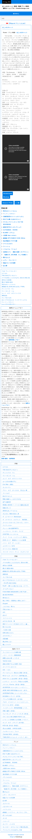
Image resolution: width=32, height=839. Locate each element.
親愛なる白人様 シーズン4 (11, 658)
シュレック (6, 821)
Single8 (5, 603)
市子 (4, 612)
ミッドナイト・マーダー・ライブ (13, 531)
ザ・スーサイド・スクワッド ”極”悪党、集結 (15, 520)
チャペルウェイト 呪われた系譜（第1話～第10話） (16, 673)
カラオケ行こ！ (7, 636)
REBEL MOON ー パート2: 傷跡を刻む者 (16, 505)
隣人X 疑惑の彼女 (7, 282)
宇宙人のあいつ (7, 609)
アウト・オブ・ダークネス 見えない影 (15, 490)
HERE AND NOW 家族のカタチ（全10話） (15, 690)
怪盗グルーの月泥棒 (9, 263)
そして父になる (6, 298)
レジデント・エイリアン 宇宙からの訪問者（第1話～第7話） (16, 681)
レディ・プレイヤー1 (9, 260)
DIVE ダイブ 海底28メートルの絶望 (14, 540)
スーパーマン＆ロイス (9, 667)
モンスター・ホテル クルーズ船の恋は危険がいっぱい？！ (16, 827)
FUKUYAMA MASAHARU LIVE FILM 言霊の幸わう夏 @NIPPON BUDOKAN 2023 (15, 592)
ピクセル (4, 273)
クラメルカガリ (8, 243)
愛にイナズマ (7, 644)
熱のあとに (6, 597)
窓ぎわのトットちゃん (10, 211)
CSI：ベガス (7, 670)
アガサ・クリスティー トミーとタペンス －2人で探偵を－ (15, 702)
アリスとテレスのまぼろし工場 (12, 830)
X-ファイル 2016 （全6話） (11, 705)
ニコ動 (17, 203)
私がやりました (7, 496)
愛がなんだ (6, 257)
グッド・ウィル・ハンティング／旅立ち (15, 537)
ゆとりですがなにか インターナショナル (14, 300)
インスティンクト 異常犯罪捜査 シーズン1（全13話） (16, 708)
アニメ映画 (11, 32)
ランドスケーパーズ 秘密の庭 (12, 652)
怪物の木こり (7, 508)
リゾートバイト (7, 618)
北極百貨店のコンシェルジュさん (13, 216)
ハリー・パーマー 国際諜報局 (12, 655)
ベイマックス (7, 809)
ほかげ (5, 615)
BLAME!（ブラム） (9, 232)
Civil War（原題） (8, 484)
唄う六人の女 (7, 627)
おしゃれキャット (7, 27)
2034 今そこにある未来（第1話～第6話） (16, 678)
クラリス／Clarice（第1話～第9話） (14, 684)
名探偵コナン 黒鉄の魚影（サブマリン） (16, 252)
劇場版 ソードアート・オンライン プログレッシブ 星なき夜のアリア (15, 812)
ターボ (5, 818)
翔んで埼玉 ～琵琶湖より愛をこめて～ (14, 600)
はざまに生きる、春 (9, 621)
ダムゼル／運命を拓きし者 (11, 514)
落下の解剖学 (7, 502)
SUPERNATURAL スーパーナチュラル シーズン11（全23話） (16, 693)
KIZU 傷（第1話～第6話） (11, 725)
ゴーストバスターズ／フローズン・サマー (16, 522)
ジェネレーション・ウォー (11, 731)
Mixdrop (6, 197)
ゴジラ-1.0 (6, 803)
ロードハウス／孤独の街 (10, 549)
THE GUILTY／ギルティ (9, 275)
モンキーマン (7, 487)
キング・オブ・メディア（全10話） (14, 722)
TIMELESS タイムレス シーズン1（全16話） (15, 737)
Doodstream (7, 193)
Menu (17, 13)
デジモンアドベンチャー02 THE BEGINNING (13, 757)
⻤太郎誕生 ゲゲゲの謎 (10, 241)
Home (5, 32)
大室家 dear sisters (9, 235)
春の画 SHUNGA (8, 595)
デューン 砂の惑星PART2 (11, 528)
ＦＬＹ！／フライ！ (9, 213)
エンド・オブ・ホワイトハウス (11, 293)
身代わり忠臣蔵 (6, 280)
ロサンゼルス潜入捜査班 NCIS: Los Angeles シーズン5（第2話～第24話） (15, 717)
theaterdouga (18, 837)
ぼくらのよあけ (7, 815)
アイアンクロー (7, 525)
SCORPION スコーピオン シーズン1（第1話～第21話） (16, 687)
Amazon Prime (8, 203)
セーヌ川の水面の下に (9, 304)
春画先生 (4, 295)
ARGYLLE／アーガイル (10, 511)
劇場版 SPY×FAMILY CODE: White (14, 238)
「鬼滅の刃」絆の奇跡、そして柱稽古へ (15, 254)
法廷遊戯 (5, 638)
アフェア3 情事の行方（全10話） (13, 699)
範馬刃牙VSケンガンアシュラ (12, 227)
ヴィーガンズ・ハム (8, 291)
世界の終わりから (8, 633)
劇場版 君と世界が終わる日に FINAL (13, 286)
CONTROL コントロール (10, 534)
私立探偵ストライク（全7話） (12, 696)
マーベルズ (6, 493)
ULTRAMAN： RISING (10, 230)
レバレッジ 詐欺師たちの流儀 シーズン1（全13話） (15, 720)
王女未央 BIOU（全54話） (11, 734)
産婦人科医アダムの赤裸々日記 (12, 664)
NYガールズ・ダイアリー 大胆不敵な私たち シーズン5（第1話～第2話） (15, 676)
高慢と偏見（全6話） (9, 711)
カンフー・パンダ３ (9, 824)
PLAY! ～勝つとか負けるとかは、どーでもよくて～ (16, 586)
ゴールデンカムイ (8, 589)
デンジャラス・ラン (8, 289)
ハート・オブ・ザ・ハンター (11, 543)
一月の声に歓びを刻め (9, 583)
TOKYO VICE (7, 661)
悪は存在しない (7, 641)
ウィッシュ (6, 246)
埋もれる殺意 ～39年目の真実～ (13, 728)
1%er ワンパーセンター (9, 271)
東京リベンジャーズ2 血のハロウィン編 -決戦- (15, 624)
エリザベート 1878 (9, 546)
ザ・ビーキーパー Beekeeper (12, 516)
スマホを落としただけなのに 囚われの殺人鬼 (16, 278)
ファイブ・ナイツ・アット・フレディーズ (16, 552)
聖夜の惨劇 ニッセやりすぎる (12, 499)
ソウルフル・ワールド (10, 249)
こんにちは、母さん (9, 606)
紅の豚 (5, 265)
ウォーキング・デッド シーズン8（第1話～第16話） (15, 714)
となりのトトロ (7, 806)
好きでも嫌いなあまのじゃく (12, 219)
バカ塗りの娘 (7, 630)
